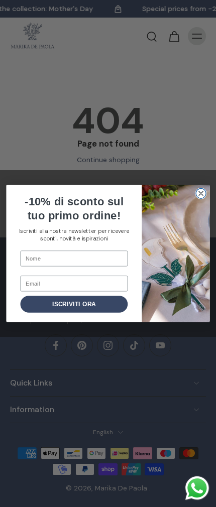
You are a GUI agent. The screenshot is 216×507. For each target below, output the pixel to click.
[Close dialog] (201, 193)
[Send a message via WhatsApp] (197, 488)
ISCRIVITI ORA (74, 304)
